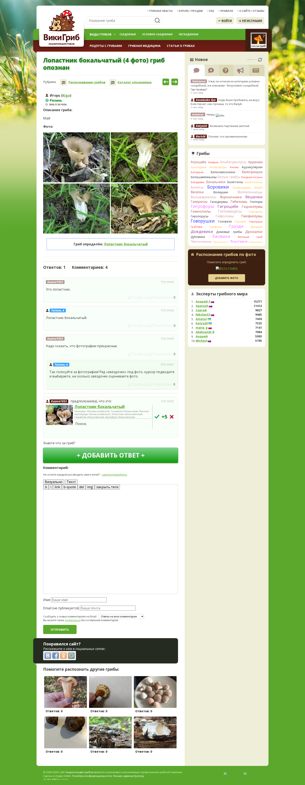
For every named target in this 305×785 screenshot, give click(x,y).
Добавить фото (226, 278)
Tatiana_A (57, 310)
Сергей (201, 310)
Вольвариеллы (203, 197)
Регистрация (252, 20)
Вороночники (231, 197)
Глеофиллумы (251, 216)
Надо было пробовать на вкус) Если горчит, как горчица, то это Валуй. (225, 102)
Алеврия (213, 162)
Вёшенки (253, 196)
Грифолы (216, 227)
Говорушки (203, 221)
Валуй (258, 187)
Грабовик (197, 227)
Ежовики (221, 236)
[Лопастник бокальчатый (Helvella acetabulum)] (59, 415)
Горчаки (240, 221)
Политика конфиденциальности (92, 776)
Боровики (218, 187)
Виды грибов (100, 34)
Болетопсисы (253, 182)
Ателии (234, 167)
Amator (201, 319)
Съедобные (128, 34)
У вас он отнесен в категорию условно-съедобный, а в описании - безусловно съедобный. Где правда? (225, 85)
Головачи (225, 221)
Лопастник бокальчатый (126, 244)
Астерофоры (218, 167)
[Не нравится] (161, 297)
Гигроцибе (227, 206)
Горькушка (255, 221)
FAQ (211, 11)
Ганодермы (219, 202)
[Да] (157, 416)
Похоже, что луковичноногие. (228, 136)
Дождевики (202, 231)
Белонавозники (223, 172)
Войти (227, 20)
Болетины (235, 182)
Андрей (202, 336)
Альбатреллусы (233, 161)
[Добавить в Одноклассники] (63, 655)
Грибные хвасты (161, 11)
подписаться (73, 620)
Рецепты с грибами (106, 46)
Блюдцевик (197, 182)
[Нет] (171, 416)
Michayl (201, 340)
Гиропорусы (199, 216)
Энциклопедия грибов (79, 772)
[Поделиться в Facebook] (55, 655)
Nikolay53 (203, 314)
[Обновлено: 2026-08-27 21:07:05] (260, 60)
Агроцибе (198, 162)
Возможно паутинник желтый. (230, 126)
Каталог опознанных (135, 82)
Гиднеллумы (252, 206)
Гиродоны (255, 211)
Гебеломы (239, 201)
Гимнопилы (201, 211)
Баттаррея (197, 172)
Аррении (255, 162)
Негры (211, 114)
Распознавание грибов (86, 82)
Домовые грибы (229, 232)
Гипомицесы (230, 211)
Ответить (55, 297)
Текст (71, 482)
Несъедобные (189, 34)
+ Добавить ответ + (111, 455)
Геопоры (256, 202)
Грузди (236, 226)
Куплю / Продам (191, 11)
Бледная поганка (252, 177)
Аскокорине (198, 167)
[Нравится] (138, 297)
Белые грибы (228, 176)
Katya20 (202, 323)
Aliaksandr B (205, 332)
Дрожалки (253, 231)
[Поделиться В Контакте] (47, 655)
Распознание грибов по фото (226, 255)
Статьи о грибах (181, 46)
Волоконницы (250, 192)
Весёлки (197, 192)
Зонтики (238, 241)
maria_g (202, 327)
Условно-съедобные (157, 34)
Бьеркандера (242, 187)
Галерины (199, 201)
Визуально (53, 482)
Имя (46, 600)
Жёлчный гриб (250, 237)
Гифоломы (225, 216)
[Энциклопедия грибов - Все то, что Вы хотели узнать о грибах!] (62, 28)
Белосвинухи (252, 172)
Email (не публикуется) (61, 608)
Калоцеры (255, 242)
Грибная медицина (144, 46)
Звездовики (201, 241)
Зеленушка (220, 242)
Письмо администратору (128, 776)
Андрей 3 (203, 301)
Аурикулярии (252, 167)
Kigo (66, 95)
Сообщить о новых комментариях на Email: (70, 616)
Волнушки (220, 192)
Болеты (197, 187)
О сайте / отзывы (251, 11)
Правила (226, 11)
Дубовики (198, 237)
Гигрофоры (202, 206)
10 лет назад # (167, 281)
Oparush (202, 305)
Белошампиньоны (204, 177)
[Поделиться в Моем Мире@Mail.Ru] (71, 655)
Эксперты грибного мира (222, 294)
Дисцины (256, 227)
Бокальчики (215, 182)
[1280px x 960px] (76, 157)
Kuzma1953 (59, 401)
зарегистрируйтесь (114, 474)
